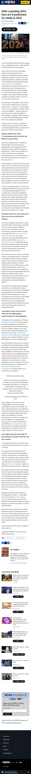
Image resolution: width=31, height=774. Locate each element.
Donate (26, 2)
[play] (2, 772)
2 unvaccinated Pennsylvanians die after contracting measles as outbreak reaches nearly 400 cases (20, 621)
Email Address (7, 708)
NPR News (9, 538)
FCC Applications (7, 753)
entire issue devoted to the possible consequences (14, 366)
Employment (6, 739)
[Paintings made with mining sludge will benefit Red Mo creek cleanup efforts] (7, 605)
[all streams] (29, 772)
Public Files (6, 749)
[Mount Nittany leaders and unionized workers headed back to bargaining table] (7, 634)
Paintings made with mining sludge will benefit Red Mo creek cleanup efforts (20, 604)
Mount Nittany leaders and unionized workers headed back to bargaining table (20, 633)
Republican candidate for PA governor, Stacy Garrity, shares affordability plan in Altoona (21, 589)
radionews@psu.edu (13, 723)
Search (5, 746)
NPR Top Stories (20, 538)
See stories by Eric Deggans (18, 563)
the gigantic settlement (9, 322)
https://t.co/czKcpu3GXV (15, 393)
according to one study (9, 84)
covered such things (16, 424)
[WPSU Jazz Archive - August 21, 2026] (7, 676)
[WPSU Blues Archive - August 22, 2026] (7, 649)
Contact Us (6, 743)
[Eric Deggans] (5, 552)
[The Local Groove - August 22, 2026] (7, 663)
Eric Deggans (10, 21)
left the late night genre (14, 464)
